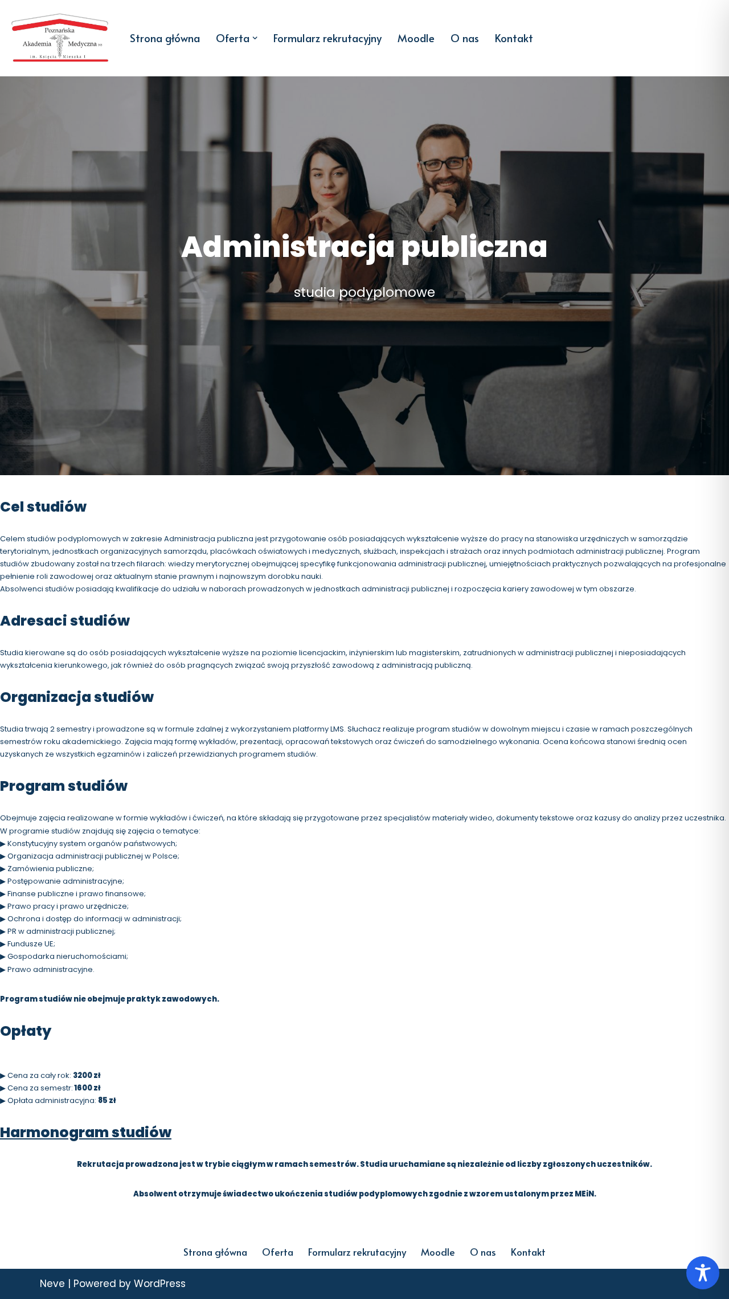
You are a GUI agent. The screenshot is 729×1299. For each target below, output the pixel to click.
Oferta (277, 1252)
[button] (254, 37)
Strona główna (165, 37)
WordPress (160, 1283)
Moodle (416, 37)
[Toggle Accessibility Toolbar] (702, 1272)
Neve (52, 1283)
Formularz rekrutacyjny (327, 37)
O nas (464, 37)
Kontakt (514, 37)
